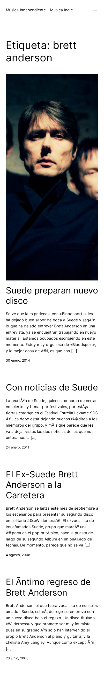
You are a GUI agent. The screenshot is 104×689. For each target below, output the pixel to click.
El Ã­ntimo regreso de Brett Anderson (48, 587)
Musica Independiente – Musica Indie (39, 9)
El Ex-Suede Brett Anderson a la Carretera (42, 484)
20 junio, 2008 (17, 658)
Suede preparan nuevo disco (52, 295)
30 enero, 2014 (18, 360)
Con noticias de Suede (52, 387)
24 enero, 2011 (17, 447)
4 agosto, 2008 (18, 555)
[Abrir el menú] (95, 10)
